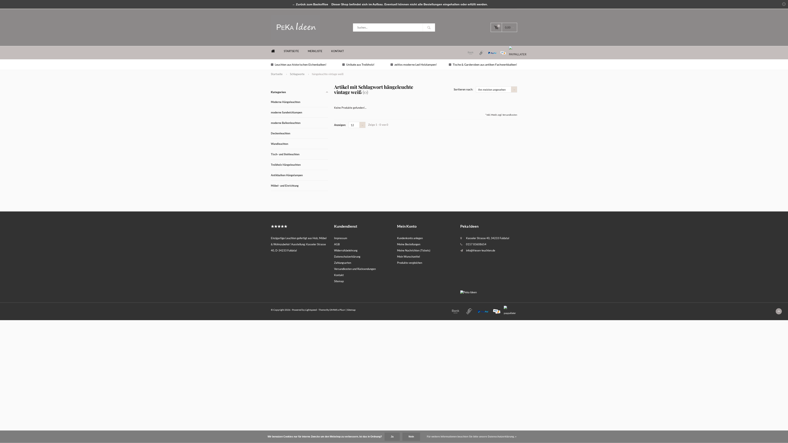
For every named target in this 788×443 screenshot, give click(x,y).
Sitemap (339, 281)
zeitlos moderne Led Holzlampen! (415, 64)
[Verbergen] (784, 4)
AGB (337, 244)
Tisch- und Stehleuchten (285, 154)
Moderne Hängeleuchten (285, 102)
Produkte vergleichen (409, 262)
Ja (392, 436)
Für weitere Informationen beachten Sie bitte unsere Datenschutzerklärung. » (472, 436)
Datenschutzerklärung (347, 256)
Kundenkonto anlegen (410, 238)
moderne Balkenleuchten (285, 122)
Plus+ (342, 309)
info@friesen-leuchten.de (480, 250)
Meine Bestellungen (408, 244)
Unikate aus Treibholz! (360, 64)
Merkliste (315, 51)
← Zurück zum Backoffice (310, 4)
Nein (411, 436)
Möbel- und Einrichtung (285, 185)
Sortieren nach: (463, 89)
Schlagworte (297, 74)
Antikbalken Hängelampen (287, 175)
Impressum (340, 238)
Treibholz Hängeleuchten (286, 164)
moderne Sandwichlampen (286, 112)
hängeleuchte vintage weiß (328, 74)
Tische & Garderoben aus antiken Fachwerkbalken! (485, 64)
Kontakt (337, 51)
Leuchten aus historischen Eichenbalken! (300, 64)
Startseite (291, 51)
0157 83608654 (476, 244)
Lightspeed (311, 309)
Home (273, 51)
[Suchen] (429, 27)
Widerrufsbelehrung (345, 250)
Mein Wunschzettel (408, 256)
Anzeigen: (340, 125)
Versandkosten (509, 114)
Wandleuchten (279, 143)
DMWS (333, 309)
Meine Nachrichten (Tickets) (413, 250)
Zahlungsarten (342, 262)
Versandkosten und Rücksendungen (355, 269)
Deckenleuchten (280, 133)
